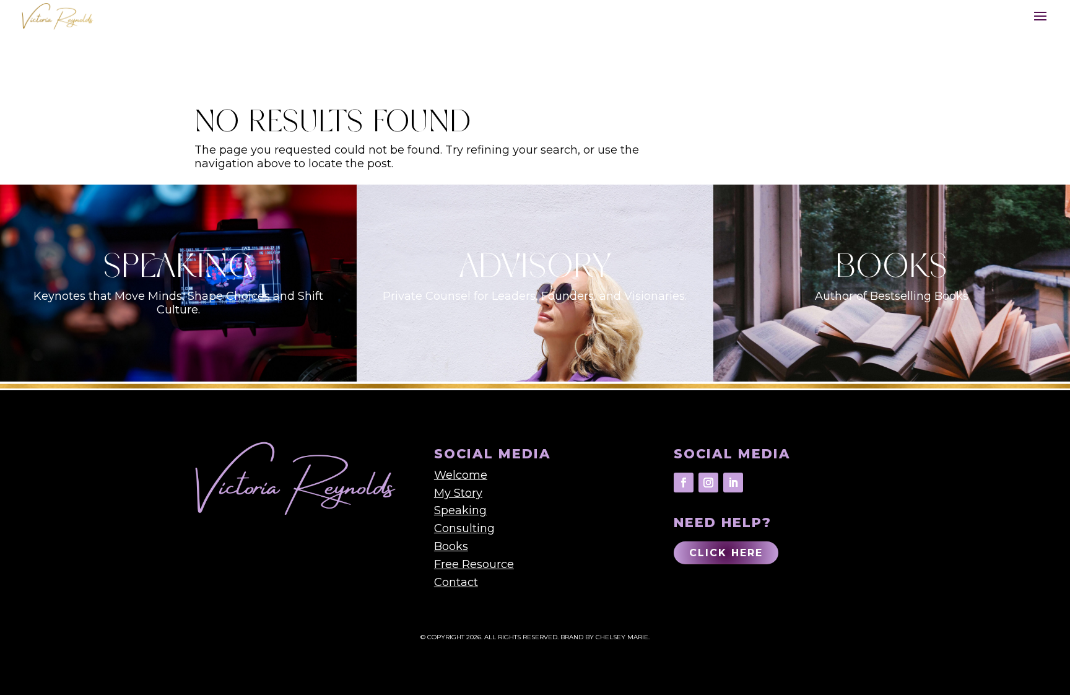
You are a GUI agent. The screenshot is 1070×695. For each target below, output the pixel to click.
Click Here (726, 553)
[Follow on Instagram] (708, 482)
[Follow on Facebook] (684, 482)
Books (451, 546)
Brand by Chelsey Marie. (605, 637)
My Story (458, 493)
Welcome (460, 475)
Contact (456, 582)
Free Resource (474, 564)
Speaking (460, 510)
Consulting (464, 528)
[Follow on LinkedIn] (733, 482)
